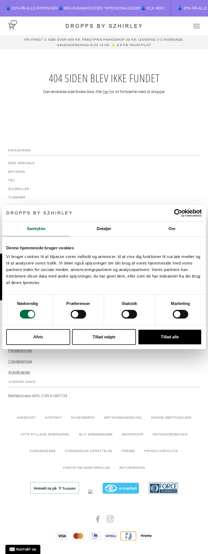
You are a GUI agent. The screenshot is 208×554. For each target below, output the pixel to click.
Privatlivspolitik (140, 327)
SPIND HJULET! (150, 296)
